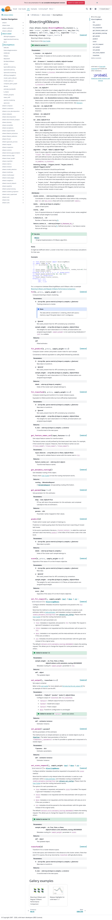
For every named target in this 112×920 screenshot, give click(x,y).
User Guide (22, 9)
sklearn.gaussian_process (10, 142)
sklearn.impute (6, 144)
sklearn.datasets (7, 114)
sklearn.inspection (7, 147)
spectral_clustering (9, 100)
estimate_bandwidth (10, 89)
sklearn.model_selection (9, 169)
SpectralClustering (9, 70)
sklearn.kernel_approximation (11, 153)
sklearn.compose (7, 106)
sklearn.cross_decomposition (11, 111)
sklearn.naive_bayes (8, 178)
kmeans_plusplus (9, 94)
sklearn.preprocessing (9, 189)
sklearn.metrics (6, 164)
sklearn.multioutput (8, 175)
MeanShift (7, 58)
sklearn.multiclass (7, 172)
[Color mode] (91, 8)
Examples (34, 9)
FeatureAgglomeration (10, 50)
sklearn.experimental (8, 131)
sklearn (4, 22)
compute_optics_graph (10, 83)
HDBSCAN (7, 53)
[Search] (87, 8)
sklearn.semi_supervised (9, 194)
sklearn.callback (7, 31)
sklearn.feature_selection (9, 136)
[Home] (28, 15)
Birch (5, 42)
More (51, 9)
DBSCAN (6, 47)
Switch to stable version (76, 3)
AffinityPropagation (9, 36)
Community (42, 9)
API (28, 9)
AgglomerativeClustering (11, 39)
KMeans (6, 56)
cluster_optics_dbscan (10, 78)
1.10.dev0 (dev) (104, 9)
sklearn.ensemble (7, 125)
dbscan (6, 86)
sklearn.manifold (7, 161)
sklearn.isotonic (7, 150)
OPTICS (6, 64)
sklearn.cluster (7, 34)
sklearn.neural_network (9, 183)
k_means (6, 92)
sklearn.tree (5, 200)
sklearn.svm (5, 197)
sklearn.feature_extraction (10, 133)
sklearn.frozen (6, 139)
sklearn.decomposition (9, 117)
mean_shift (7, 97)
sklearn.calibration (7, 28)
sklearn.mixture (7, 167)
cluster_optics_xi (8, 81)
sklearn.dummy (6, 122)
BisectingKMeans (9, 45)
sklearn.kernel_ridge (8, 155)
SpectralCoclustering (10, 72)
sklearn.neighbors (7, 180)
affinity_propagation (10, 75)
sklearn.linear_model (8, 158)
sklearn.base (6, 25)
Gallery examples (96, 58)
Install (15, 9)
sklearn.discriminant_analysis (11, 119)
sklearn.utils (6, 203)
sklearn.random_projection (10, 191)
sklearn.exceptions (7, 128)
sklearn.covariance (7, 108)
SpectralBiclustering (10, 67)
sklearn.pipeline (7, 186)
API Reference (35, 15)
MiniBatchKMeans (9, 61)
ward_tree (7, 103)
